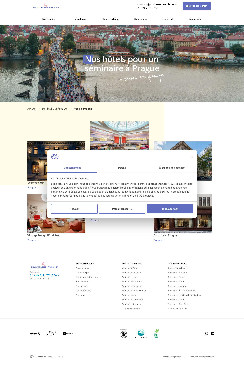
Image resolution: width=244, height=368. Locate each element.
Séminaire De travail (178, 308)
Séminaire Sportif (176, 281)
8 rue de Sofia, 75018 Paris (44, 275)
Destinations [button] (49, 18)
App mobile (195, 18)
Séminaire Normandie (132, 299)
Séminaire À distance (178, 272)
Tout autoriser (170, 208)
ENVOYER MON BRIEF (196, 6)
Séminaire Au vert (176, 277)
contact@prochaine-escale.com (156, 4)
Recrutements (83, 281)
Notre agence (82, 268)
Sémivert (168, 18)
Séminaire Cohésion (178, 268)
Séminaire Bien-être (178, 304)
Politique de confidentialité (202, 356)
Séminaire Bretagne (132, 304)
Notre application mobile (88, 277)
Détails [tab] (122, 167)
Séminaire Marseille (131, 286)
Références (140, 18)
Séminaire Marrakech (132, 308)
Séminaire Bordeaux (132, 281)
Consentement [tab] (72, 167)
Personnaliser (120, 208)
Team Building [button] (111, 18)
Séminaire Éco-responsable (182, 290)
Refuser (74, 208)
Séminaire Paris (129, 268)
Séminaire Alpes (130, 295)
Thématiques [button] (79, 18)
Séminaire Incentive (177, 286)
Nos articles (82, 286)
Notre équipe (82, 272)
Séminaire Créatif (176, 299)
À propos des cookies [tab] (172, 167)
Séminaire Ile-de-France (134, 290)
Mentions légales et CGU (174, 356)
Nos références (83, 290)
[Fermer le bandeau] (192, 157)
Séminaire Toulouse (131, 272)
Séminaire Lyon (129, 277)
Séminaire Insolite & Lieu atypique (185, 295)
